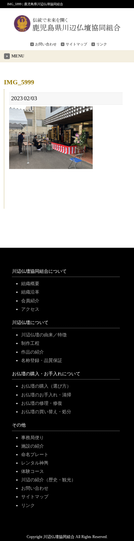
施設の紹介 (32, 446)
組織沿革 (30, 292)
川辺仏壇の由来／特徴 (44, 334)
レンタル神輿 (34, 462)
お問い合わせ (46, 44)
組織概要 (30, 283)
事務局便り (32, 437)
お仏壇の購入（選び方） (46, 386)
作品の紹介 (32, 352)
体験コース (32, 471)
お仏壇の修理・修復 (41, 403)
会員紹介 (30, 300)
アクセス (30, 309)
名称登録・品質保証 (41, 360)
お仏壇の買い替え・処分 (46, 411)
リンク (101, 44)
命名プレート (34, 454)
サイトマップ (76, 44)
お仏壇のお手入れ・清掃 (46, 394)
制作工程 (30, 343)
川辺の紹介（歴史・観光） (48, 479)
